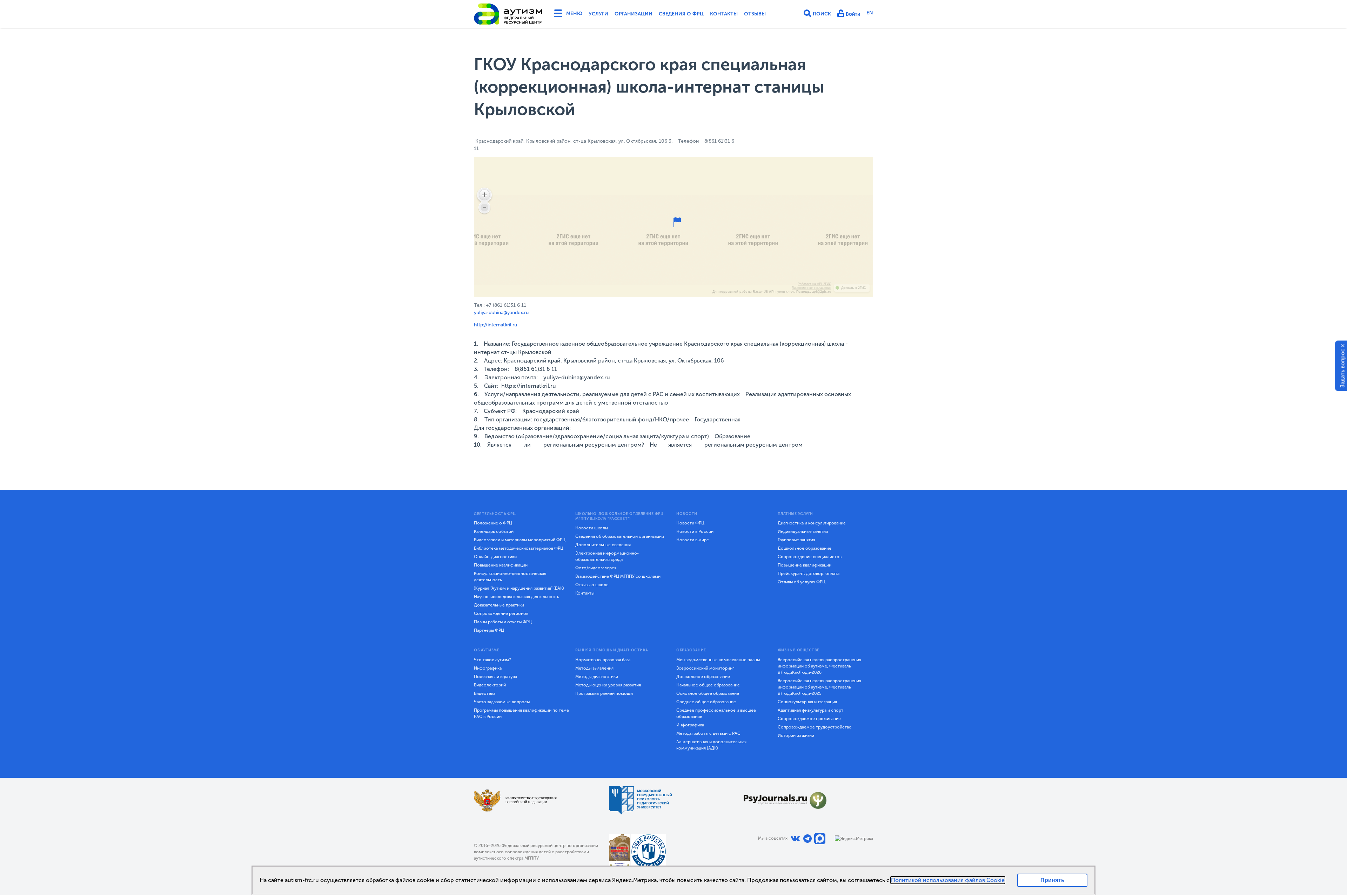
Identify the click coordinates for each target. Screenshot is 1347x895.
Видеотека (484, 693)
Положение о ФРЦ (493, 523)
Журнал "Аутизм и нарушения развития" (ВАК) (519, 588)
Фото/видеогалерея (595, 567)
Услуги (598, 14)
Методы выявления (594, 668)
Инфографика (488, 668)
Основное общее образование (707, 693)
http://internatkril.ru (495, 325)
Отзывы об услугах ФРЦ (801, 581)
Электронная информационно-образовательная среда (607, 556)
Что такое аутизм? (492, 659)
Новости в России (694, 531)
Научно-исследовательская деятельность (516, 596)
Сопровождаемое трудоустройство (815, 727)
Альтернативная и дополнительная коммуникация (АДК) (711, 745)
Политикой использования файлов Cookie (948, 880)
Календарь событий (494, 531)
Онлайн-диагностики (495, 556)
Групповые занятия (796, 539)
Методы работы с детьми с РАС (708, 733)
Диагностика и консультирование (812, 523)
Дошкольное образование (804, 548)
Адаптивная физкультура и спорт (810, 710)
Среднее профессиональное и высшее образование (716, 713)
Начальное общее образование (708, 685)
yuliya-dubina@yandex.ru (501, 313)
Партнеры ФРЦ (489, 630)
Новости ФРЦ (690, 523)
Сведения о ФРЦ (681, 14)
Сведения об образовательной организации (619, 536)
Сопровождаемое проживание (809, 718)
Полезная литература (495, 676)
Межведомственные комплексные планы (718, 659)
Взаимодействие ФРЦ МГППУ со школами (618, 576)
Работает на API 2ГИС (814, 284)
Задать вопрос (1342, 368)
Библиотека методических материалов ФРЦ (518, 548)
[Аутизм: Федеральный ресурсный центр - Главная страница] (508, 14)
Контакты (724, 14)
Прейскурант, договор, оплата (808, 573)
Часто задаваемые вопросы (502, 701)
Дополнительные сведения (603, 544)
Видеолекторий (490, 685)
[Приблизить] (484, 195)
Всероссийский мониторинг (705, 668)
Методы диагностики (596, 676)
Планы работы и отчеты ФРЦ (503, 621)
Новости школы (591, 528)
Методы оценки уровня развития (608, 685)
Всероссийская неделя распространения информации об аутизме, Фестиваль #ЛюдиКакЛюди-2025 (819, 687)
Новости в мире (692, 539)
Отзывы (755, 14)
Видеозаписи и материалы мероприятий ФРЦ (519, 539)
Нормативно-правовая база (602, 659)
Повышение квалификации (501, 565)
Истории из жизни (796, 735)
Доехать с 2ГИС (853, 288)
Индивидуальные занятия (803, 531)
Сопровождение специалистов (810, 556)
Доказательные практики (499, 605)
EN (869, 13)
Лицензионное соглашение (811, 288)
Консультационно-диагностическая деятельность (510, 576)
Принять (1052, 880)
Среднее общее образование (706, 701)
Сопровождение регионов (501, 613)
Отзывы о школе (592, 584)
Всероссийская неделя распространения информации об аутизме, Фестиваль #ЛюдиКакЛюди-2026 (819, 666)
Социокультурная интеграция (807, 701)
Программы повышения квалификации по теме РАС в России (521, 713)
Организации (633, 14)
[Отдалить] (484, 207)
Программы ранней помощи (604, 693)
